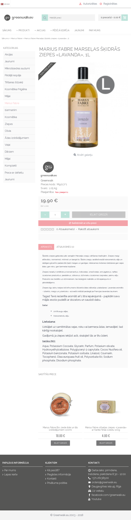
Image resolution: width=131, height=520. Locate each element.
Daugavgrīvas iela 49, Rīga (106, 486)
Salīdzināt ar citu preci (84, 223)
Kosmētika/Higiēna (16, 89)
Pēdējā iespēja (13, 75)
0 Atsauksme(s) (65, 229)
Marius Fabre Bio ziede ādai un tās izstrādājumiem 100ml (60, 428)
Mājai (7, 96)
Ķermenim (11, 110)
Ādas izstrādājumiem (17, 137)
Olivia (8, 130)
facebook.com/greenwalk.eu (108, 494)
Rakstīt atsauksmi (88, 229)
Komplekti (11, 165)
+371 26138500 (100, 478)
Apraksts (46, 247)
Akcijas (9, 54)
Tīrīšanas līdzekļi (14, 82)
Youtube (96, 499)
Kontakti (51, 478)
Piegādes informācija (59, 474)
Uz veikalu (98, 490)
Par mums (10, 470)
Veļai (7, 144)
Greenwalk (47, 180)
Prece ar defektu (14, 172)
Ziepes (9, 124)
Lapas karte (10, 474)
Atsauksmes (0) (65, 247)
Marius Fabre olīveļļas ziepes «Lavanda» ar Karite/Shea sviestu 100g (106, 428)
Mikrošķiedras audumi (17, 68)
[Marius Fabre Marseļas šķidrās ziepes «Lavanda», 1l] (83, 107)
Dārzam (9, 151)
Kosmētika (11, 117)
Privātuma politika (57, 482)
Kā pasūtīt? (53, 470)
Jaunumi (9, 61)
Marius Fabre (12, 103)
